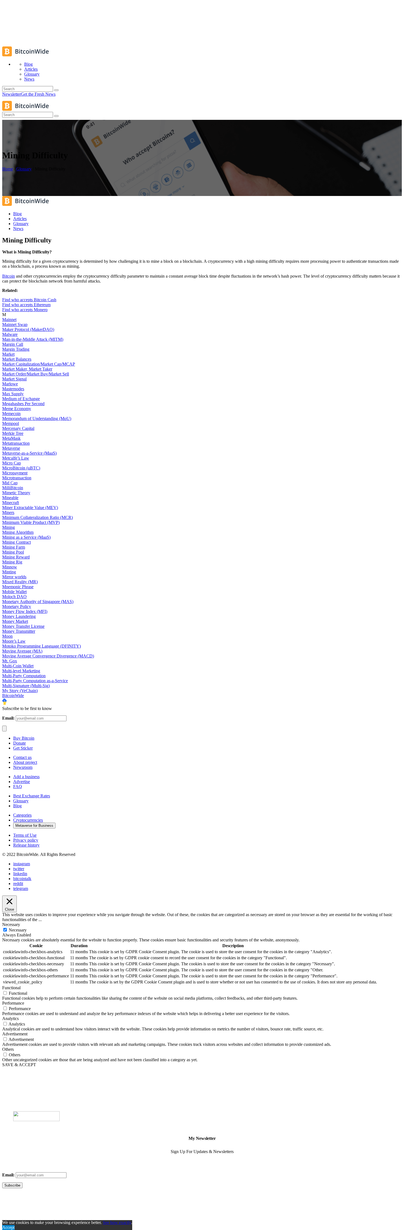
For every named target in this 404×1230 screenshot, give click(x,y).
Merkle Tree (12, 433)
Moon (7, 636)
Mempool (10, 423)
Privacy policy (25, 840)
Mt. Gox (9, 661)
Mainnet (9, 319)
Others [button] (8, 1049)
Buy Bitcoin (23, 738)
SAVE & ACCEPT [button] (19, 1064)
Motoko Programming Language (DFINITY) (41, 646)
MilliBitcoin (12, 487)
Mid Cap (10, 482)
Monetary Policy (16, 606)
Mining (8, 527)
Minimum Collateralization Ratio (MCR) (37, 517)
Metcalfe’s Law (15, 458)
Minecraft (10, 502)
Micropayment (14, 473)
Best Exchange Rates (31, 796)
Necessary (18, 930)
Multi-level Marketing (21, 670)
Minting (9, 572)
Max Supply (13, 393)
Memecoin (11, 413)
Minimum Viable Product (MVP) (31, 522)
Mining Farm (13, 547)
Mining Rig (12, 562)
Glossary (24, 169)
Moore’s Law (14, 641)
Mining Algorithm (18, 532)
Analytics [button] (10, 1018)
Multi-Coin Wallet (18, 666)
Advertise (21, 781)
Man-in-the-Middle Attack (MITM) (32, 339)
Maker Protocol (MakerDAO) (28, 329)
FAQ (17, 786)
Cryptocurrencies (28, 820)
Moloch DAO (14, 596)
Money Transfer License (23, 626)
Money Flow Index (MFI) (24, 611)
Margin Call (12, 344)
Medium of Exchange (21, 398)
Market (8, 354)
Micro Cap (11, 463)
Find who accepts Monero (25, 309)
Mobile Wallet (14, 591)
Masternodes (13, 388)
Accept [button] (8, 1227)
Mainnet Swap (14, 324)
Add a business (26, 776)
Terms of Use (25, 835)
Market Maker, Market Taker (27, 369)
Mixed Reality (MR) (20, 581)
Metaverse (11, 448)
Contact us (22, 757)
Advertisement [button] (14, 1034)
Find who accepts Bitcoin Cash (29, 299)
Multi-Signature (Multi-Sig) (26, 685)
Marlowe (10, 384)
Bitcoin (8, 276)
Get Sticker (23, 748)
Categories (22, 815)
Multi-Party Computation (24, 675)
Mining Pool (13, 552)
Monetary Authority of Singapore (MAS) (37, 601)
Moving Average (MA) (22, 651)
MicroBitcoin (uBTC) (21, 468)
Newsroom (22, 767)
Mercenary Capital (18, 428)
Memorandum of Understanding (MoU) (36, 418)
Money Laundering (19, 616)
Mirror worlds (14, 576)
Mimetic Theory (16, 492)
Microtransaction (16, 478)
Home (7, 169)
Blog (17, 805)
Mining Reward (16, 557)
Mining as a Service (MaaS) (26, 537)
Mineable (10, 497)
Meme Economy (16, 408)
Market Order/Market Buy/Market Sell (35, 374)
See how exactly (117, 1222)
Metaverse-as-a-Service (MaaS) (29, 453)
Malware (10, 334)
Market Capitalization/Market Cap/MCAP (38, 364)
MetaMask (11, 438)
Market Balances (16, 359)
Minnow (9, 567)
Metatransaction (16, 443)
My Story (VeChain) (20, 690)
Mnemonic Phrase (18, 586)
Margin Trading (15, 349)
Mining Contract (16, 542)
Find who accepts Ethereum (26, 304)
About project (25, 762)
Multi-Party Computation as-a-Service (35, 680)
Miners (8, 512)
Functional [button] (11, 987)
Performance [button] (13, 1003)
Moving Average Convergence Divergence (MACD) (48, 656)
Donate (19, 743)
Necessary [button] (11, 924)
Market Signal (14, 379)
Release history (26, 845)
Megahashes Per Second (23, 403)
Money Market (15, 621)
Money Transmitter (18, 631)
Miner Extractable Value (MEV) (30, 507)
